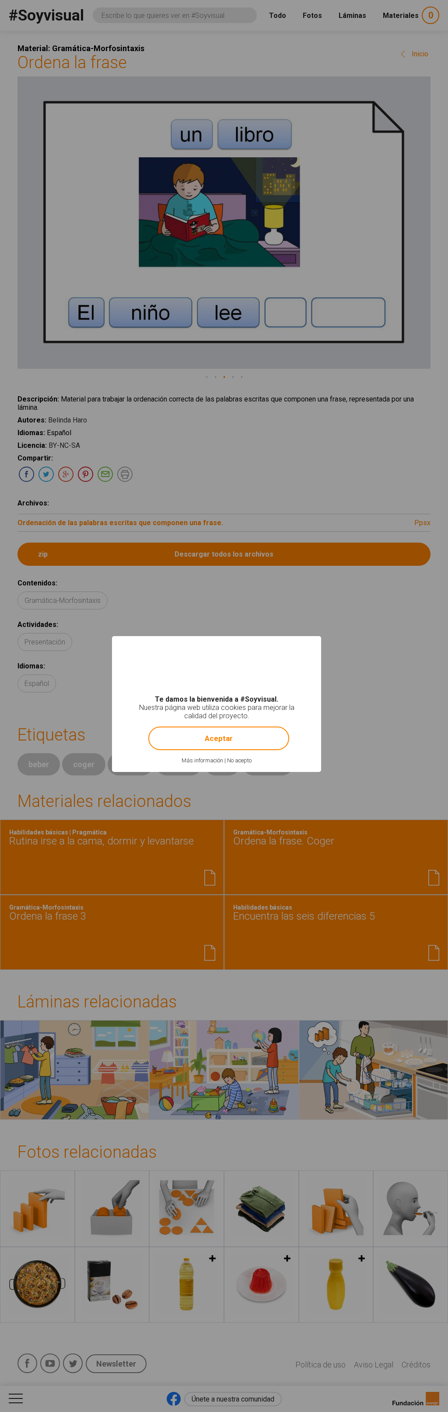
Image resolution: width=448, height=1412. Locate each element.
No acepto (239, 760)
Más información (202, 760)
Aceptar (219, 738)
